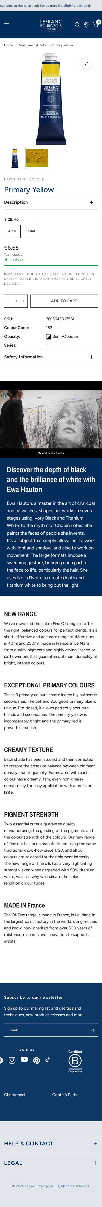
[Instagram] (15, 1060)
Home (8, 45)
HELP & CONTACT (28, 1143)
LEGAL (13, 1163)
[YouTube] (27, 1059)
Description (16, 202)
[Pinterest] (39, 1060)
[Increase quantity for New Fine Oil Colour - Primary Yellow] (23, 301)
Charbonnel (14, 1094)
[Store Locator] (86, 24)
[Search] (77, 24)
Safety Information (23, 356)
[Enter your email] (92, 1030)
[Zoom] (86, 63)
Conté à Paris (64, 1094)
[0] (94, 24)
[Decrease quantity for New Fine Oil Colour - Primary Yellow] (8, 301)
